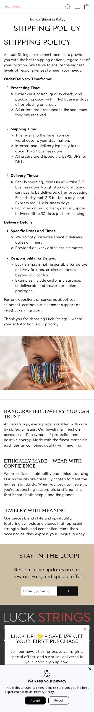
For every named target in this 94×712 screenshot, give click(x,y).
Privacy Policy (44, 692)
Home (33, 19)
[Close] (90, 668)
